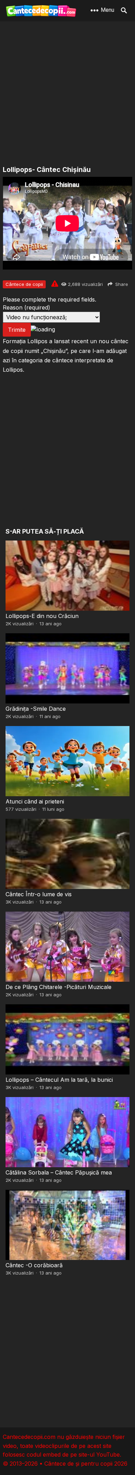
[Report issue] (54, 283)
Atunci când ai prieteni (35, 801)
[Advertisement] (67, 94)
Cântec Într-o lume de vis (39, 894)
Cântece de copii (24, 284)
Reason (26, 307)
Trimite (17, 329)
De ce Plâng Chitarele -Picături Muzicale (58, 986)
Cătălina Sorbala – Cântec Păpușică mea (59, 1172)
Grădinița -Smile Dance (36, 708)
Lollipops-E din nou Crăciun (42, 615)
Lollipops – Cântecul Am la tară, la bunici (59, 1079)
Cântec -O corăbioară (34, 1265)
